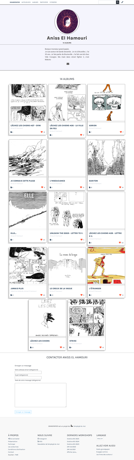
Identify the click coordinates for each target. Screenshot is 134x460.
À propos (53, 2)
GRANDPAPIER (15, 2)
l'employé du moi (79, 426)
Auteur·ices (26, 2)
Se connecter (14, 439)
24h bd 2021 (71, 449)
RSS (40, 441)
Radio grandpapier (103, 449)
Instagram (43, 439)
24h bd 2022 (71, 447)
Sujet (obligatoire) (21, 375)
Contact (11, 452)
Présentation (12, 441)
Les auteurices (13, 447)
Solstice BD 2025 (73, 439)
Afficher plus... (72, 452)
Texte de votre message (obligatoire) (28, 380)
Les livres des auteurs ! (104, 454)
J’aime (42, 132)
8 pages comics (102, 452)
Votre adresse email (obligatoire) (26, 370)
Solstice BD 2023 (73, 444)
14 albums (67, 43)
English (100, 439)
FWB (16, 455)
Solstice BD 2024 (73, 441)
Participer (44, 2)
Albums (35, 2)
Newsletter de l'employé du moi (49, 444)
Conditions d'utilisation (16, 449)
